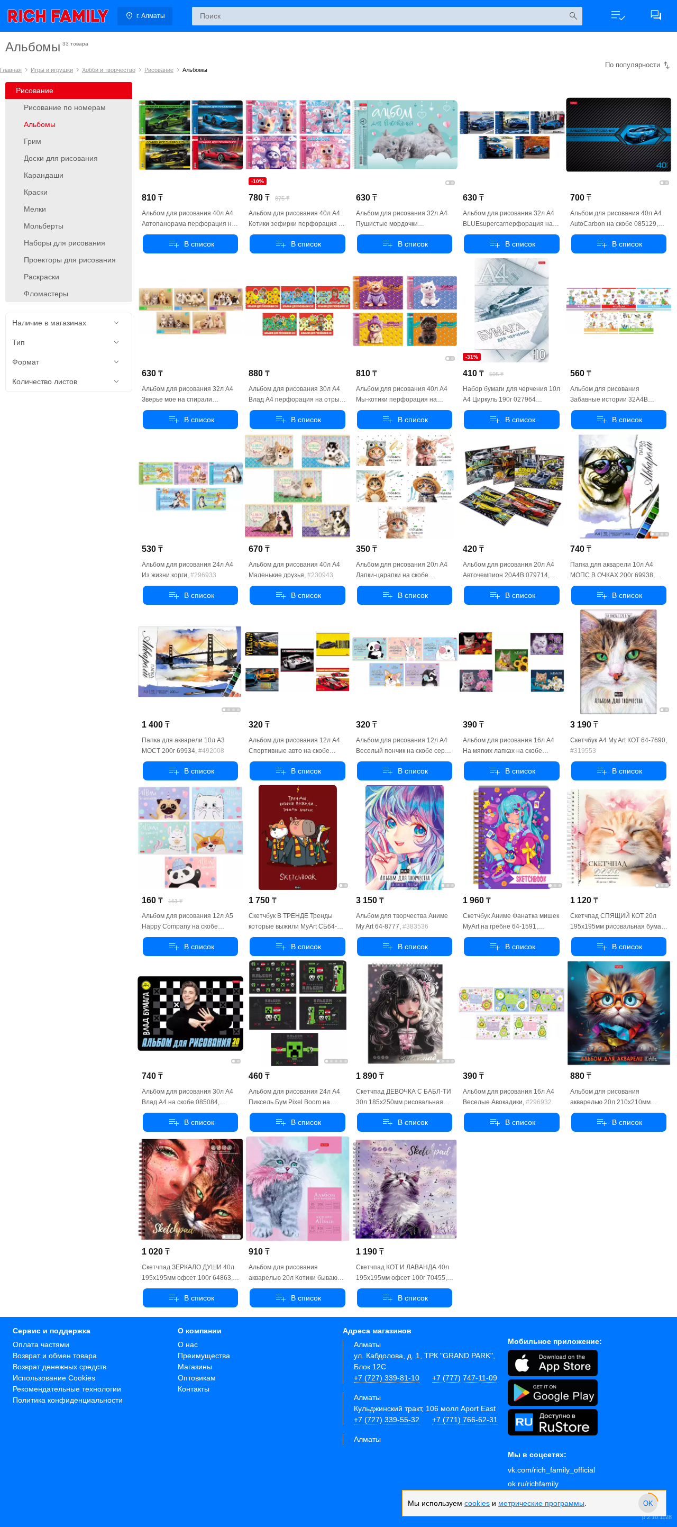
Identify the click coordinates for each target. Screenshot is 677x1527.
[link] (58, 16)
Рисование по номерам (65, 107)
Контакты (193, 1389)
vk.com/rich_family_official (551, 1470)
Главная (11, 70)
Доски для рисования (61, 158)
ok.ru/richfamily (533, 1483)
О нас (188, 1344)
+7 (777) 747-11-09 (464, 1378)
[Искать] (573, 16)
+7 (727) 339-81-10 (386, 1378)
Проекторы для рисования (70, 260)
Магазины (195, 1366)
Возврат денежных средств (59, 1366)
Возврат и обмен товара (55, 1355)
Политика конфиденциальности (68, 1400)
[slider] (647, 1503)
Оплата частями (41, 1344)
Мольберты (43, 226)
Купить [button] (190, 243)
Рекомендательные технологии (67, 1389)
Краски (36, 192)
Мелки (35, 209)
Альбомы (40, 124)
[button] (618, 16)
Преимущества (204, 1355)
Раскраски (41, 276)
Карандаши (43, 175)
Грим (32, 141)
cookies (477, 1503)
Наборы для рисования (64, 243)
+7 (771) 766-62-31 (465, 1419)
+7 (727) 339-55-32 (386, 1419)
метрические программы (541, 1503)
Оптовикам (197, 1378)
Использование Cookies (54, 1378)
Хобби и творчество (108, 70)
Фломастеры (46, 293)
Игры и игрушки (52, 70)
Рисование (158, 70)
